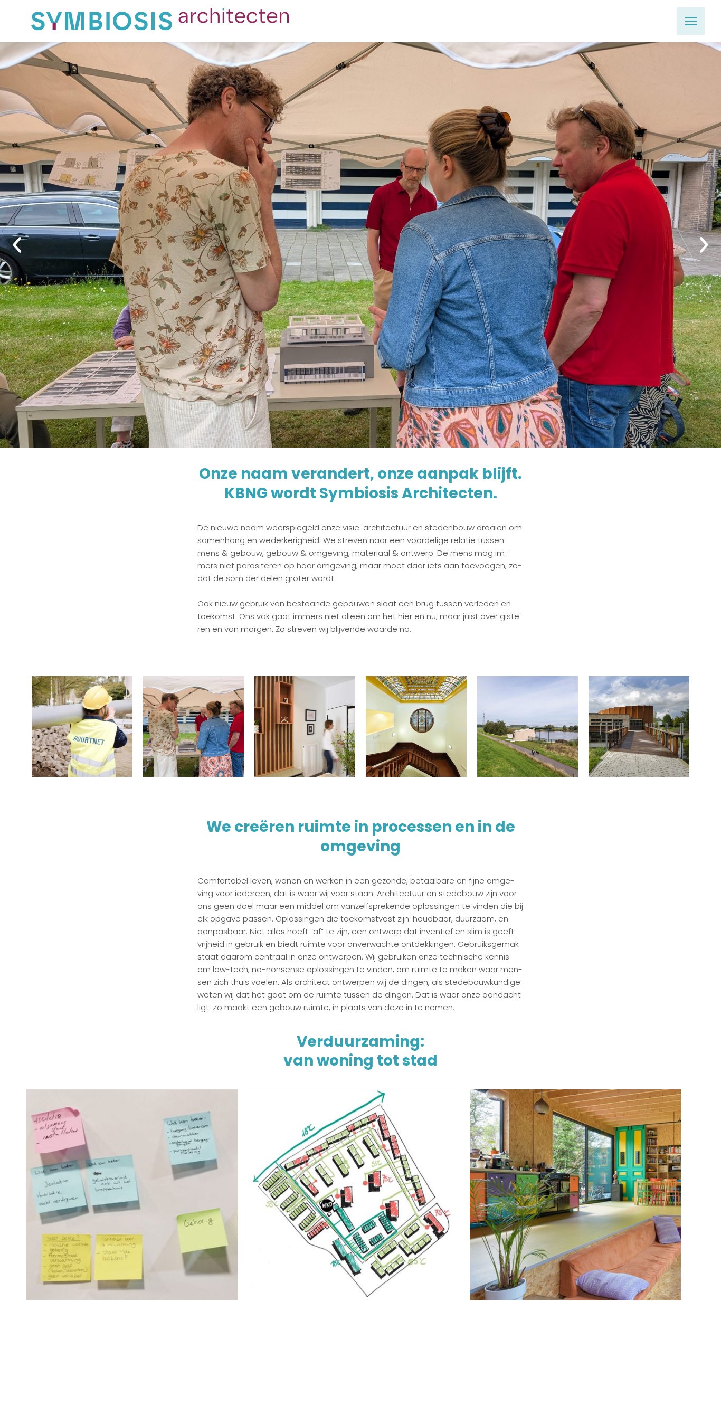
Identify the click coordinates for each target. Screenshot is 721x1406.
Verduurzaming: (360, 1041)
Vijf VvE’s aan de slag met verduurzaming (132, 1178)
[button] (9, 244)
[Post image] (360, 245)
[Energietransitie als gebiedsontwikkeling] (82, 726)
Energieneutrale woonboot (576, 1184)
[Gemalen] (527, 726)
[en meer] (639, 726)
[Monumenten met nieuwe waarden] (416, 726)
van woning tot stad (360, 1061)
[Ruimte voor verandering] (304, 726)
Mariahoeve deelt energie (353, 1184)
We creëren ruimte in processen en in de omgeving (360, 836)
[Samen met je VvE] (193, 726)
